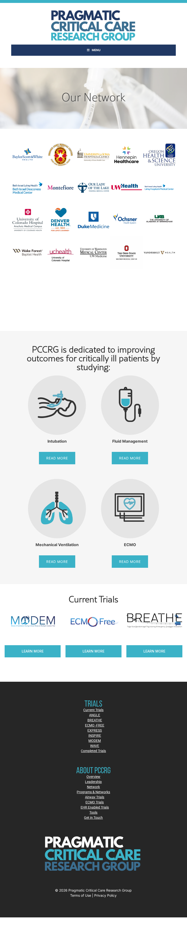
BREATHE (94, 720)
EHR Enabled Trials (95, 807)
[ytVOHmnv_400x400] (126, 155)
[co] (27, 220)
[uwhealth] (126, 187)
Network (93, 786)
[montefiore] (60, 187)
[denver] (60, 220)
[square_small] (93, 155)
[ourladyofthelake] (93, 187)
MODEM (94, 740)
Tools (93, 812)
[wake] (27, 252)
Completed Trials (93, 750)
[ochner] (126, 220)
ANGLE (94, 715)
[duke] (93, 220)
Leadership (93, 781)
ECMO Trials (94, 802)
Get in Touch (93, 817)
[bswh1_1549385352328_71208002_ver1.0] (27, 155)
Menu (96, 50)
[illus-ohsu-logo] (159, 155)
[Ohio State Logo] (126, 252)
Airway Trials (94, 797)
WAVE (94, 745)
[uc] (60, 252)
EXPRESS (94, 730)
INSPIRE (94, 735)
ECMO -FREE (94, 725)
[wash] (93, 252)
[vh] (159, 252)
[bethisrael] (159, 187)
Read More (57, 458)
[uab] (159, 220)
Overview (93, 776)
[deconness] (27, 187)
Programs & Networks (93, 792)
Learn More (58, 651)
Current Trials (93, 710)
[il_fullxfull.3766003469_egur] (60, 155)
